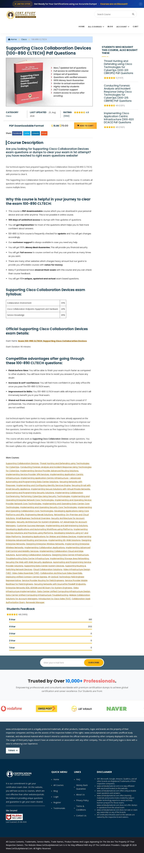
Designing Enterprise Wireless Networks (45, 543)
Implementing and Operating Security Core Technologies (48, 507)
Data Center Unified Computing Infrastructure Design (63, 591)
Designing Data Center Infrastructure (70, 554)
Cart (136, 26)
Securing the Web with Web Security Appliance (29, 562)
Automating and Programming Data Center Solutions (32, 481)
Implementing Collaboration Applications (44, 547)
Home (82, 26)
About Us (80, 794)
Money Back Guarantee (82, 787)
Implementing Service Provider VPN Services (27, 474)
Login (55, 796)
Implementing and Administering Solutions (67, 525)
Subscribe (93, 662)
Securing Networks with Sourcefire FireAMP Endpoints (60, 584)
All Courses (95, 26)
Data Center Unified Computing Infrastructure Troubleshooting (37, 595)
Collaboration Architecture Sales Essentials (61, 573)
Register (57, 802)
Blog (110, 26)
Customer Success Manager (31, 525)
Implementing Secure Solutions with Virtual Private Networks (60, 489)
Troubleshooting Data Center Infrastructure (27, 558)
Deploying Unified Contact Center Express (26, 576)
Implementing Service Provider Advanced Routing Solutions (49, 470)
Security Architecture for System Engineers (38, 522)
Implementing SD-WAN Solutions (64, 540)
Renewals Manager (35, 602)
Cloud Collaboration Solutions (47, 569)
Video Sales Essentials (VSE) (25, 573)
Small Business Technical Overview (33, 518)
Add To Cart (86, 125)
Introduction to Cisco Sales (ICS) (55, 598)
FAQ (78, 779)
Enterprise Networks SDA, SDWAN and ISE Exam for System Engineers (39, 587)
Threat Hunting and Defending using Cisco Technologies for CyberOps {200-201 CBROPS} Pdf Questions (118, 67)
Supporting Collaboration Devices (22, 463)
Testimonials (59, 808)
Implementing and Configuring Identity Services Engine (43, 485)
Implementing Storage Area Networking (69, 558)
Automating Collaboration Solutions (33, 554)
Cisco (24, 39)
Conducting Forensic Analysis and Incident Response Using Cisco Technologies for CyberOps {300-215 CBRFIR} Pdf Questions (118, 93)
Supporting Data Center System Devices (44, 565)
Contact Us (81, 815)
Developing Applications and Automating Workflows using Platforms (39, 529)
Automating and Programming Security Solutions (30, 492)
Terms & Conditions (81, 808)
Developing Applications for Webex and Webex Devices (49, 536)
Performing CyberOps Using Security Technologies (45, 496)
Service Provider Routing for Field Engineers (43, 580)
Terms (12, 750)
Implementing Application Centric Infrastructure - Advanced (50, 478)
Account (121, 26)
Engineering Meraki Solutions (39, 514)
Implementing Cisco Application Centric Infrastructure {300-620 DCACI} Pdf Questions (119, 117)
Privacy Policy (82, 800)
